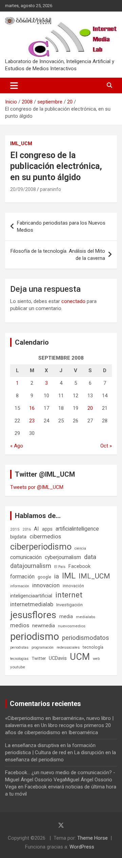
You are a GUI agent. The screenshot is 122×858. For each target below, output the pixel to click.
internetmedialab (31, 604)
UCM (80, 656)
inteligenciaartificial (31, 596)
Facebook (79, 566)
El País (59, 567)
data (90, 557)
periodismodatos (85, 638)
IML (69, 575)
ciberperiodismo (41, 546)
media (66, 616)
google (44, 576)
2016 (27, 529)
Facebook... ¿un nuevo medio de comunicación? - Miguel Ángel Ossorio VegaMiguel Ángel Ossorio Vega (60, 779)
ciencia (80, 548)
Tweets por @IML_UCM (36, 487)
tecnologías (19, 658)
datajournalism (30, 565)
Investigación (69, 604)
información (19, 586)
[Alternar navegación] (14, 85)
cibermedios (45, 536)
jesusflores (33, 615)
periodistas (19, 647)
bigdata (18, 537)
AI (36, 529)
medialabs (85, 616)
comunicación (26, 557)
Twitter (39, 658)
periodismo (34, 636)
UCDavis (58, 658)
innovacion (46, 585)
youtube (17, 667)
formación (22, 576)
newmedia (43, 626)
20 (90, 408)
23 (32, 421)
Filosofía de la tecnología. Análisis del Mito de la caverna (58, 254)
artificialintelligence (77, 529)
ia (56, 576)
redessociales (68, 647)
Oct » (106, 446)
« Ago (16, 446)
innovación (73, 585)
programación (43, 647)
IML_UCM (21, 143)
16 (32, 408)
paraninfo (50, 189)
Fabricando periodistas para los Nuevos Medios (61, 226)
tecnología (93, 647)
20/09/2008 (23, 189)
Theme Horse (92, 838)
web (96, 658)
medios (19, 625)
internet (68, 594)
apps (47, 529)
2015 (15, 529)
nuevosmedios (71, 626)
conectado (73, 301)
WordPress (81, 847)
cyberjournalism (63, 557)
